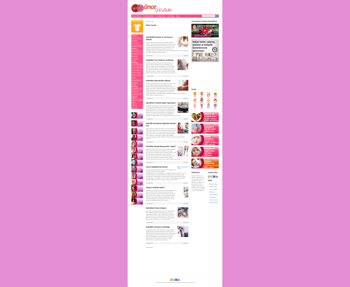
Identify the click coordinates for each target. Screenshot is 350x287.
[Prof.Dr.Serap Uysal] (137, 134)
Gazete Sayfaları (214, 184)
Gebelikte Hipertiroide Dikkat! (158, 81)
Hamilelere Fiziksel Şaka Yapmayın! (161, 103)
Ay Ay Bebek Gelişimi (160, 16)
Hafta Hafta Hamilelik (148, 16)
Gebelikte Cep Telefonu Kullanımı (160, 60)
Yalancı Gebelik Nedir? (155, 187)
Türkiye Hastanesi (214, 202)
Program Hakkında (136, 16)
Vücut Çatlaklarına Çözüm (157, 167)
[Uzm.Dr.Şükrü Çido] (137, 118)
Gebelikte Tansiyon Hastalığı (158, 227)
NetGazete (212, 192)
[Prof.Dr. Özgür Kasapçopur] (137, 166)
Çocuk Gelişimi (170, 16)
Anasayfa (148, 21)
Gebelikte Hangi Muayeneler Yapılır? (161, 146)
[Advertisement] (205, 75)
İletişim (177, 16)
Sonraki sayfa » (149, 247)
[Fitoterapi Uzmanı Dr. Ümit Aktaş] (137, 178)
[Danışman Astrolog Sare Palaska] (137, 204)
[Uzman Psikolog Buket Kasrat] (137, 197)
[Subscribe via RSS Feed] (209, 176)
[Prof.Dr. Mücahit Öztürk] (137, 172)
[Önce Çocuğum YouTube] (217, 176)
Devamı (185, 55)
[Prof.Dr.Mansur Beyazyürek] (137, 140)
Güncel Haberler (214, 189)
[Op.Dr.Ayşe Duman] (137, 185)
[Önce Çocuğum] (151, 12)
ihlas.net (180, 282)
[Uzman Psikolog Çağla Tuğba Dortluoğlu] (137, 191)
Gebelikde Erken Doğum (156, 208)
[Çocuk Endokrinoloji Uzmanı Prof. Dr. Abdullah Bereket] (137, 153)
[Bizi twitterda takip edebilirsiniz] (211, 176)
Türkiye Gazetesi (214, 200)
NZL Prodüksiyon (214, 194)
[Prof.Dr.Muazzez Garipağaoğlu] (137, 146)
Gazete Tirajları (213, 186)
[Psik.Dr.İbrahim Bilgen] (137, 126)
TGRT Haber (213, 197)
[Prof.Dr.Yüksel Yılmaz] (137, 159)
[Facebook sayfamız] (214, 176)
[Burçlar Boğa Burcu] (202, 95)
